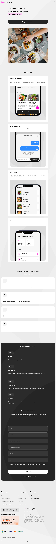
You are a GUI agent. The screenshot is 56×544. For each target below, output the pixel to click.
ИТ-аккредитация (6, 504)
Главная (21, 496)
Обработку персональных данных (37, 464)
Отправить (28, 471)
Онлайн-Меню (22, 504)
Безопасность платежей (7, 501)
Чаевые (21, 501)
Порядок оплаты (5, 498)
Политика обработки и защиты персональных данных (16, 541)
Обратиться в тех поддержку (28, 476)
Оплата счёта (22, 498)
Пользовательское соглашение (9, 537)
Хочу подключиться (28, 22)
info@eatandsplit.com (36, 496)
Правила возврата (6, 496)
